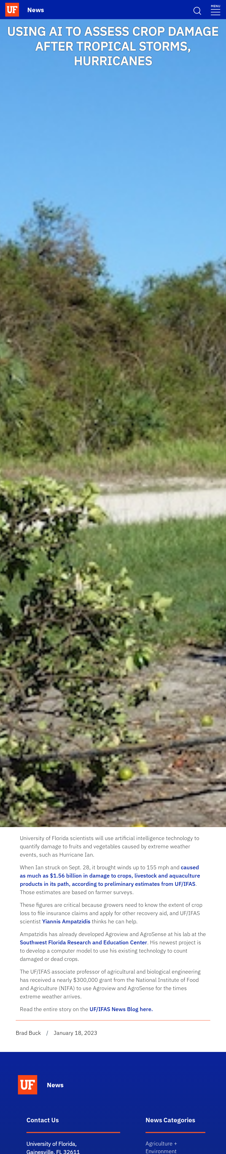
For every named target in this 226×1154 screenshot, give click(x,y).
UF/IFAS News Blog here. (121, 1009)
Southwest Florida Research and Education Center (83, 942)
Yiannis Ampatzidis (66, 921)
